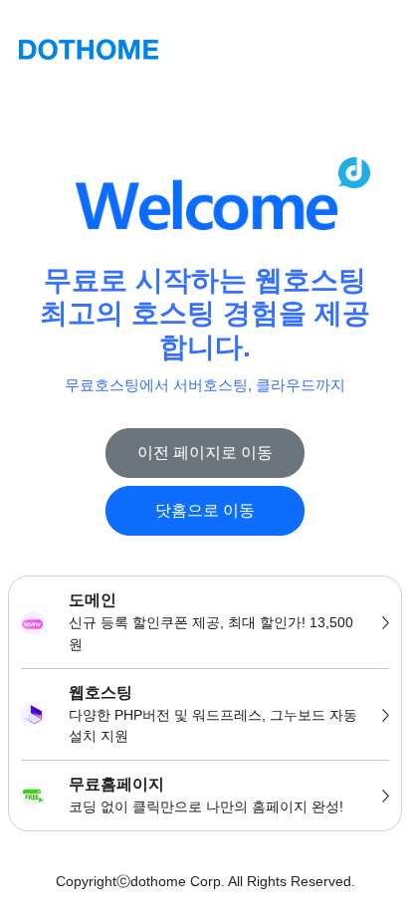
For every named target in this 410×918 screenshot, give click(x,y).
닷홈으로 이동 (205, 510)
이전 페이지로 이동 (205, 452)
